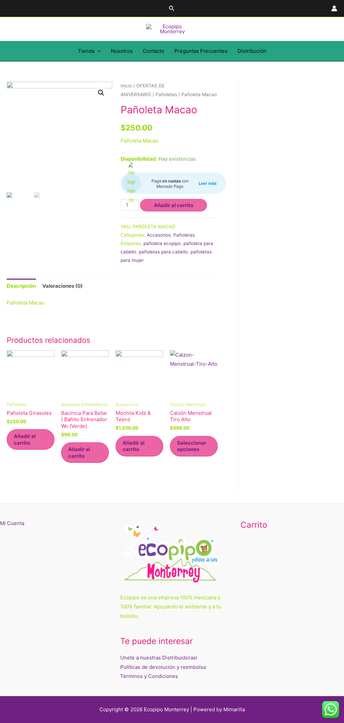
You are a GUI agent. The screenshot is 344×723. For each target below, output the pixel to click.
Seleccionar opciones (191, 446)
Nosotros (122, 51)
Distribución (252, 51)
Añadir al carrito (173, 205)
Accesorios (159, 235)
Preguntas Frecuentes (200, 51)
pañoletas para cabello (163, 251)
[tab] (21, 286)
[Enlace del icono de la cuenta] (334, 8)
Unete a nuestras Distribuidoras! (158, 657)
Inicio (126, 85)
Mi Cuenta (12, 523)
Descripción (21, 286)
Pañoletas (166, 94)
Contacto (153, 51)
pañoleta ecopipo (162, 243)
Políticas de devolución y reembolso (163, 667)
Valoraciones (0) (62, 286)
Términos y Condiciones (149, 676)
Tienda (86, 51)
